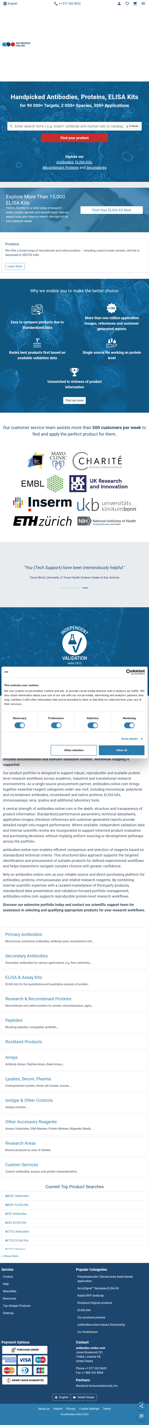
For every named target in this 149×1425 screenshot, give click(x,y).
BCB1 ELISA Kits (16, 1205)
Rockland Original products (94, 1303)
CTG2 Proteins (15, 1249)
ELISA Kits (83, 162)
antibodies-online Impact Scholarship (101, 1324)
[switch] (56, 725)
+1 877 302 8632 (70, 3)
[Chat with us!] (141, 1416)
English (12, 3)
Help (6, 1284)
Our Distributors (87, 1332)
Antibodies (65, 162)
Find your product (75, 138)
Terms (107, 1408)
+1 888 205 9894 (92, 1372)
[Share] (141, 1406)
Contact (8, 1276)
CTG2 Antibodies (17, 1231)
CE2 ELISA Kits (15, 1222)
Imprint (58, 1408)
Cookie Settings (89, 1408)
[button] (9, 1256)
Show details (129, 738)
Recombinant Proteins (61, 167)
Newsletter (9, 1291)
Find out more (74, 400)
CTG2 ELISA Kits (17, 1240)
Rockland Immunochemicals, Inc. (97, 1386)
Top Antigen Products (17, 1306)
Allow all (121, 750)
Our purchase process (91, 1317)
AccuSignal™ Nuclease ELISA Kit (98, 1288)
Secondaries (96, 167)
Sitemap (8, 1313)
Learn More (15, 266)
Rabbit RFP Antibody (90, 1295)
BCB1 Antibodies (17, 1196)
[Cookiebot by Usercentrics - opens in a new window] (129, 672)
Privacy (71, 1408)
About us (44, 1408)
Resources (9, 1298)
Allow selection (74, 750)
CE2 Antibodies (16, 1213)
